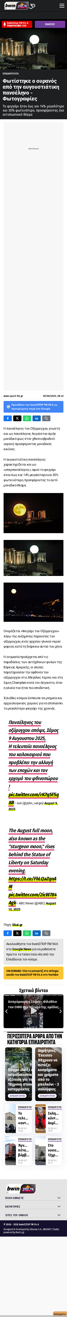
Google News (21, 949)
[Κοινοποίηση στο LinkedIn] (37, 418)
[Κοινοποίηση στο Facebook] (8, 418)
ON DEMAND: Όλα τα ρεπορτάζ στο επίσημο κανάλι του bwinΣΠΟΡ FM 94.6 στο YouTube (32, 972)
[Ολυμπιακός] (44, 15)
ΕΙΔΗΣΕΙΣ (50, 24)
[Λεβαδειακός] (37, 15)
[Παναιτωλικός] (64, 15)
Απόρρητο (60, 1314)
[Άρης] (10, 15)
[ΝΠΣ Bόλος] (30, 15)
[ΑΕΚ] (3, 15)
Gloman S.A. (36, 1229)
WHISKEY (47, 1229)
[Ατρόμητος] (23, 15)
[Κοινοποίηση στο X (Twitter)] (17, 418)
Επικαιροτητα (11, 73)
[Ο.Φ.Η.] (50, 15)
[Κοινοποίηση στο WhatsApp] (27, 418)
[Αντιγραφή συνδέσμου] (46, 418)
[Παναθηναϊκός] (57, 15)
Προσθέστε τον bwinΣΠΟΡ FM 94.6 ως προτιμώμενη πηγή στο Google (34, 406)
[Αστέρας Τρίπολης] (16, 15)
